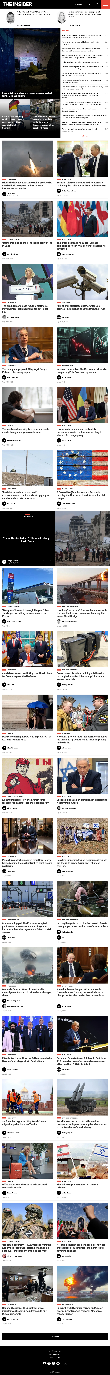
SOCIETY (66, 302)
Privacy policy (55, 1357)
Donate (78, 4)
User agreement (55, 1354)
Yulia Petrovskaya (74, 25)
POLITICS (12, 179)
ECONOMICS (67, 365)
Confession (14, 239)
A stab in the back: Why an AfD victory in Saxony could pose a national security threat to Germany (33, 13)
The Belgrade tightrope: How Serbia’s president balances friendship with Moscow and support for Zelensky (84, 14)
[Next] (108, 18)
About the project (55, 1351)
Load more (55, 1336)
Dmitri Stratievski (23, 25)
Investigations (70, 607)
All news (85, 136)
